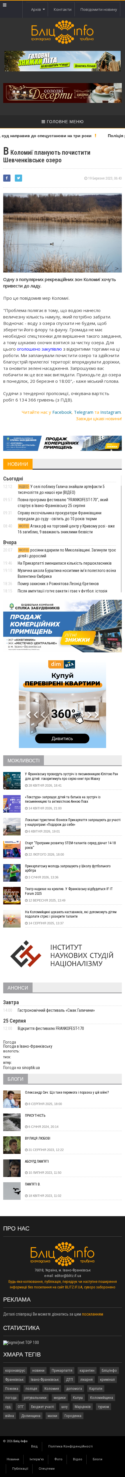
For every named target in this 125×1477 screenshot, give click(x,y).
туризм (103, 1406)
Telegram (83, 412)
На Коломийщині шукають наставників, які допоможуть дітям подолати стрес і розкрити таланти (71, 914)
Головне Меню (64, 121)
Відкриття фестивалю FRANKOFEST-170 (51, 1028)
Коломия (51, 1388)
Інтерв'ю (37, 1459)
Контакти (63, 9)
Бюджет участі (42, 1406)
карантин (87, 1370)
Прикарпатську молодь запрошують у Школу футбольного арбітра (67, 868)
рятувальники (35, 1397)
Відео (77, 1459)
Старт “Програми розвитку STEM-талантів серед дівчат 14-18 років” (70, 845)
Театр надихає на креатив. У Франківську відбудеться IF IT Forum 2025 (69, 891)
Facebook (62, 412)
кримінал (107, 1379)
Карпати (95, 1388)
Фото (58, 1459)
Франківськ (14, 1379)
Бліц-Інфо (109, 1370)
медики (60, 1397)
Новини (13, 1459)
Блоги (97, 1459)
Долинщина (30, 1416)
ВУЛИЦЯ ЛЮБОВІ (37, 1138)
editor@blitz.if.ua (68, 1275)
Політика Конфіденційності (70, 1446)
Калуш (78, 1397)
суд (7, 1406)
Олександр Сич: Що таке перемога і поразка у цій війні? (67, 1092)
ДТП (69, 1379)
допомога (74, 1388)
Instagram (110, 412)
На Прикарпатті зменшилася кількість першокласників (65, 563)
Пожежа (11, 1388)
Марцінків (83, 1406)
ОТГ (21, 1406)
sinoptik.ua (31, 1067)
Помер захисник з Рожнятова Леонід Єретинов (58, 583)
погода (11, 1397)
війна (9, 1416)
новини (38, 1370)
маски (52, 1416)
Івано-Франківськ (45, 1379)
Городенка (73, 1416)
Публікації (20, 1469)
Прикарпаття (62, 1370)
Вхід (34, 1446)
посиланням (92, 1314)
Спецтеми (47, 1469)
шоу (64, 1406)
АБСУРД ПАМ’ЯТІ (37, 1161)
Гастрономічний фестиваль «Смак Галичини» (56, 1010)
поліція (31, 1388)
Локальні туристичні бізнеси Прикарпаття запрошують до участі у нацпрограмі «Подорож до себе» (73, 822)
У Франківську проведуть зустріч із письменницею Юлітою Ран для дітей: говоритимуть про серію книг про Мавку (71, 776)
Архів (37, 9)
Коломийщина (101, 1397)
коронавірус (15, 1370)
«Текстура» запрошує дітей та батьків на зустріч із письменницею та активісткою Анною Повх (63, 799)
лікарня (86, 1379)
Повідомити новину (99, 9)
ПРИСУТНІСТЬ (35, 1116)
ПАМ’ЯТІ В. (33, 1184)
